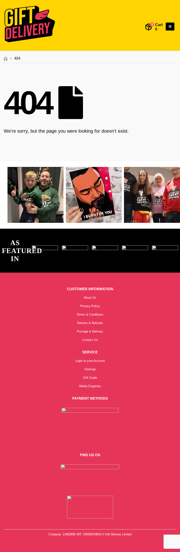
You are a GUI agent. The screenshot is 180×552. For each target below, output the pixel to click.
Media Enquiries (90, 386)
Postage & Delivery (90, 331)
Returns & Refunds (90, 323)
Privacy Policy (90, 306)
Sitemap (90, 369)
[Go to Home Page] (6, 58)
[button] (170, 27)
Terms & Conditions (90, 314)
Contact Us (90, 340)
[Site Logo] (29, 24)
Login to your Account (90, 361)
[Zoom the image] (45, 248)
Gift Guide (90, 377)
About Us (90, 297)
